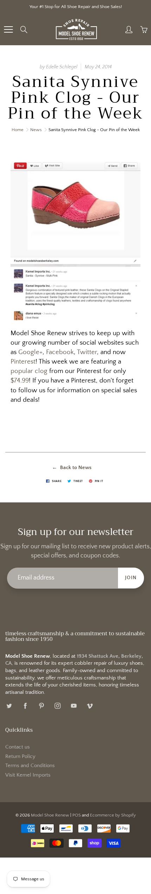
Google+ (30, 352)
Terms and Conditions (30, 765)
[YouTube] (73, 706)
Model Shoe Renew (50, 815)
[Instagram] (57, 706)
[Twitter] (9, 706)
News (36, 129)
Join (131, 578)
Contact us (17, 747)
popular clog (29, 371)
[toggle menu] (8, 29)
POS (76, 815)
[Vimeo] (90, 706)
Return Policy (20, 756)
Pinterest (23, 361)
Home (18, 129)
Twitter (87, 352)
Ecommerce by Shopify (113, 815)
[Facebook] (25, 706)
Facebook (60, 352)
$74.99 (20, 380)
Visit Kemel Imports (28, 775)
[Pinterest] (41, 706)
